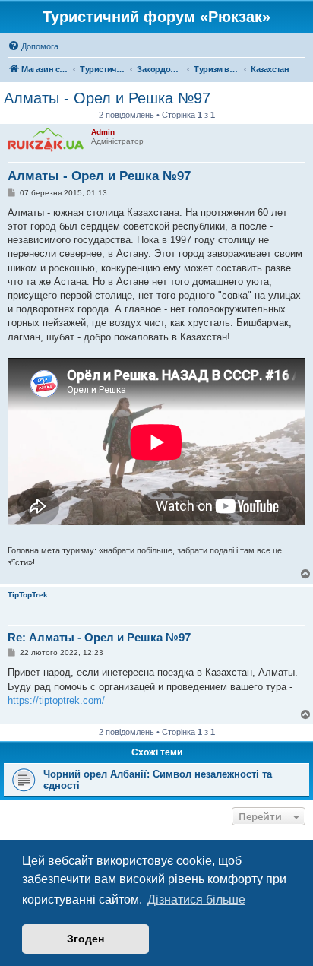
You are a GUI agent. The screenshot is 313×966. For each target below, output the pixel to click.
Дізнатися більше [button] (196, 899)
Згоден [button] (85, 939)
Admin (103, 132)
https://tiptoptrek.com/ (56, 700)
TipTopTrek (28, 595)
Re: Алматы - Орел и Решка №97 (99, 637)
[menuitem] (33, 46)
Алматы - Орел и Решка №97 (107, 98)
